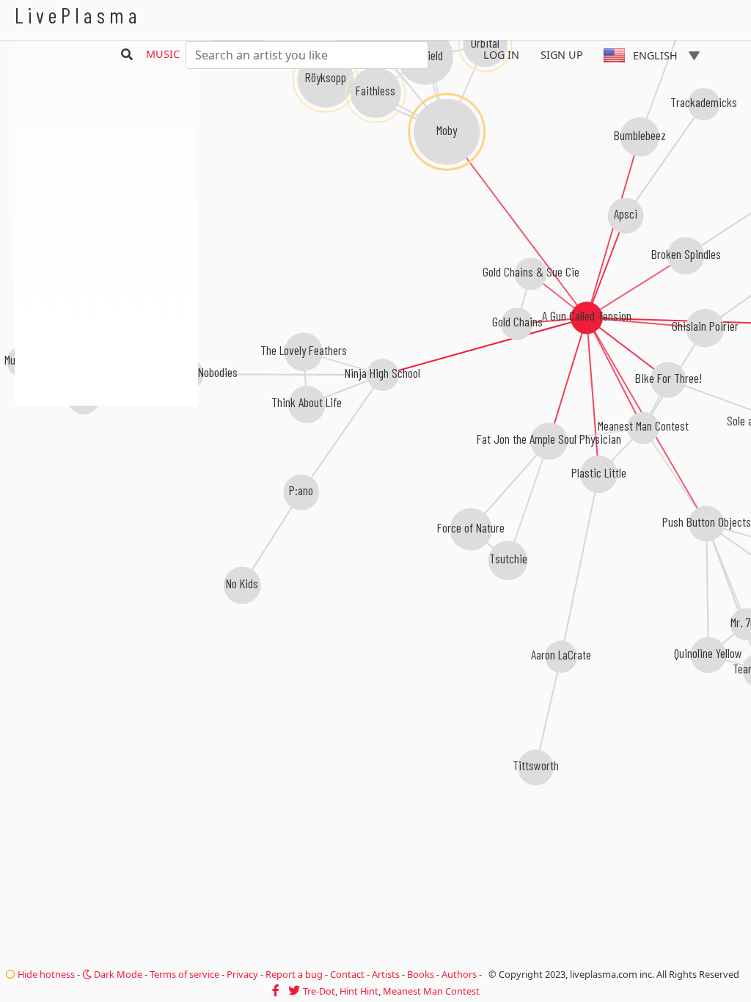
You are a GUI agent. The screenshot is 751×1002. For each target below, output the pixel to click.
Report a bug (294, 974)
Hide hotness (45, 974)
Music (163, 54)
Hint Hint (359, 991)
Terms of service (184, 974)
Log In (501, 55)
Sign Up (562, 55)
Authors (459, 974)
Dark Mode (117, 974)
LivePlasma (78, 15)
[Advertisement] (106, 484)
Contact (347, 974)
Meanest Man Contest (431, 991)
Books (420, 974)
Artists (386, 974)
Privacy (242, 974)
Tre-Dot (319, 991)
